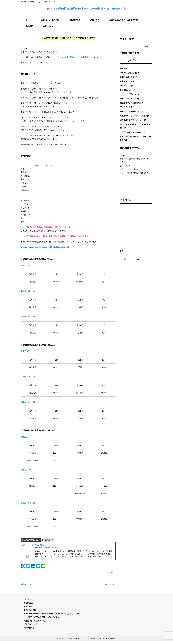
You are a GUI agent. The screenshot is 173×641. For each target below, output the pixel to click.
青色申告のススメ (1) (128, 81)
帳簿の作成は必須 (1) (128, 77)
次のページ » (110, 584)
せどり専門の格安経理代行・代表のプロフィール (43, 617)
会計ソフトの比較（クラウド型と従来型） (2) (135, 126)
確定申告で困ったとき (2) (130, 73)
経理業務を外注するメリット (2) (133, 120)
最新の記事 (49, 540)
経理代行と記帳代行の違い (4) (132, 111)
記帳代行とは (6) (126, 86)
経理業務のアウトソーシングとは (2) (134, 116)
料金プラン (28, 599)
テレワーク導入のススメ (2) (131, 94)
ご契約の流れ (29, 603)
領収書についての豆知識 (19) (131, 103)
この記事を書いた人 (31, 540)
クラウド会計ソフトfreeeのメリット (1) (136, 132)
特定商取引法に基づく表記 (34, 621)
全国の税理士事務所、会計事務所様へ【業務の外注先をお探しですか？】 (53, 614)
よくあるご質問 (30, 610)
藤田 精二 (39, 545)
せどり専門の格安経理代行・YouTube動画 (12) (135, 138)
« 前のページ (26, 584)
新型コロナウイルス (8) (129, 98)
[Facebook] (27, 557)
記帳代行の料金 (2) (127, 107)
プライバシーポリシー (32, 624)
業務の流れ (28, 606)
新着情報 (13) (125, 68)
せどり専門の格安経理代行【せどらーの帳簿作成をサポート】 (86, 8)
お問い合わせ (29, 628)
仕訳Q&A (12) (125, 90)
